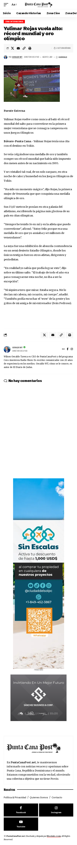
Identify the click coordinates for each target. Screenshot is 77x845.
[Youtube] (21, 824)
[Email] (18, 48)
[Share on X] (12, 48)
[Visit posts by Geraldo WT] (5, 57)
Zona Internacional (14, 21)
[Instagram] (71, 349)
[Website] (63, 349)
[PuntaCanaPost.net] (39, 4)
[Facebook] (67, 349)
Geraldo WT (17, 57)
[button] (7, 4)
